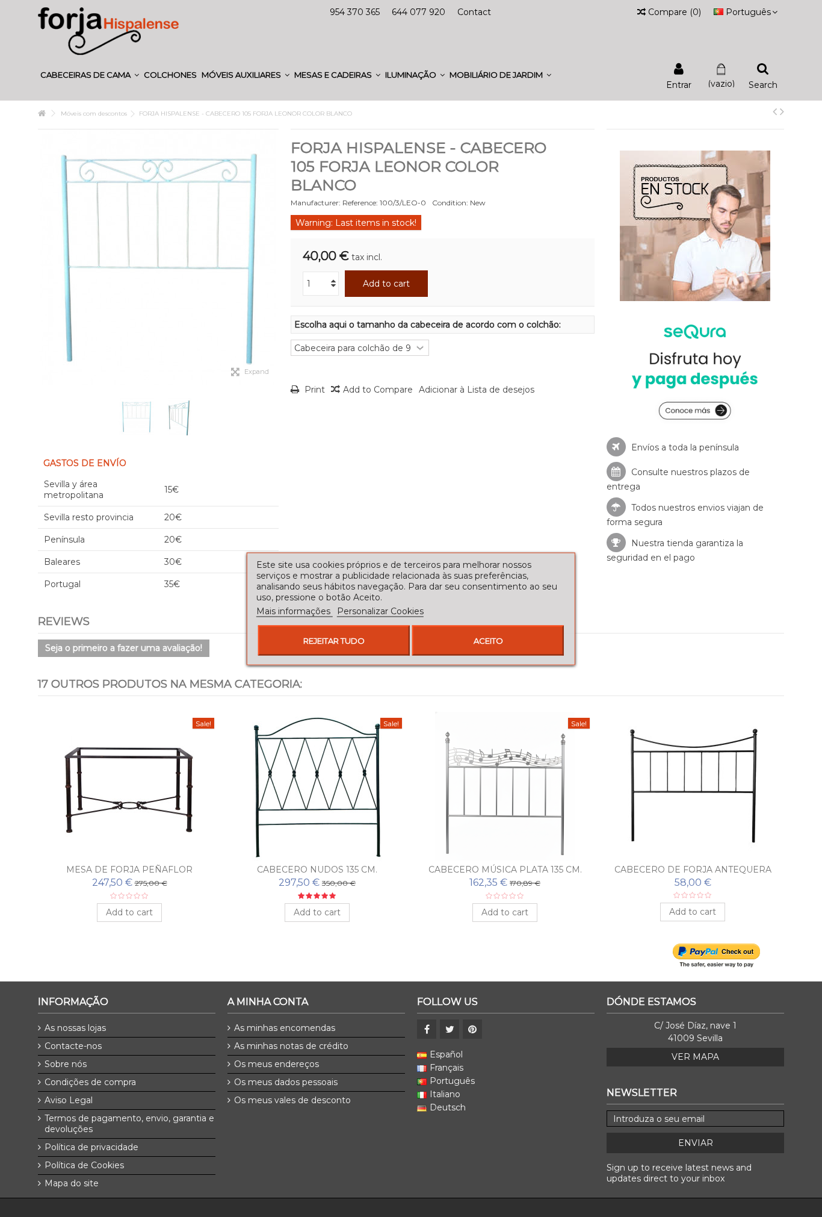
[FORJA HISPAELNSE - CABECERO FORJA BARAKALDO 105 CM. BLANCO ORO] (692, 786)
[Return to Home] (41, 113)
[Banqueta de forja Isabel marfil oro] (317, 786)
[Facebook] (426, 1029)
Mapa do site (72, 1183)
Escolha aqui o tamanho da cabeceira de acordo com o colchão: (428, 324)
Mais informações (294, 610)
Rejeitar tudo (334, 640)
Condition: (450, 202)
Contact (474, 12)
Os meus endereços (276, 1064)
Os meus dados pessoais (286, 1082)
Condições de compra (90, 1082)
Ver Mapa (695, 1056)
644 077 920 (418, 12)
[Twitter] (449, 1029)
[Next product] (782, 111)
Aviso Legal (69, 1100)
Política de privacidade (91, 1147)
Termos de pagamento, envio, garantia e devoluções (129, 1124)
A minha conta (267, 1001)
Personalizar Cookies (380, 610)
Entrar (678, 84)
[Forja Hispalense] (108, 30)
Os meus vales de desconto (292, 1100)
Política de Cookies (84, 1165)
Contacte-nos (73, 1046)
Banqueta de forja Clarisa (129, 869)
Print (313, 389)
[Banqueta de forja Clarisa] (129, 786)
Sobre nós (66, 1064)
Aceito (488, 640)
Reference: (360, 202)
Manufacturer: (316, 202)
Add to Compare (378, 389)
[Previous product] (775, 111)
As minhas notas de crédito (291, 1046)
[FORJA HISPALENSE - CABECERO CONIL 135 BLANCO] (505, 786)
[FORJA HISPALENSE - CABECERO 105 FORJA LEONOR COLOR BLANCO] (136, 416)
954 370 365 (355, 12)
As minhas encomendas (284, 1027)
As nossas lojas (75, 1027)
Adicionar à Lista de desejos (476, 389)
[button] (89, 75)
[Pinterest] (472, 1029)
